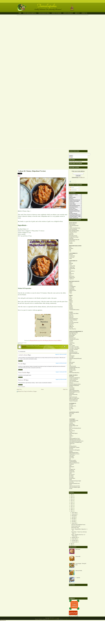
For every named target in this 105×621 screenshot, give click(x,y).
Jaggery (70, 414)
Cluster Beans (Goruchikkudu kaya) (75, 442)
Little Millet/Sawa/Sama (73, 352)
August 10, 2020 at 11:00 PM (60, 354)
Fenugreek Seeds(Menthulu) (74, 385)
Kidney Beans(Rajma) (73, 231)
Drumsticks (71, 448)
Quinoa (70, 359)
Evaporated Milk (72, 268)
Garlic (45, 346)
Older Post (65, 389)
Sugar (70, 416)
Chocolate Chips (72, 255)
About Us (77, 13)
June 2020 (73, 520)
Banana (70, 299)
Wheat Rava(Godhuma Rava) (74, 372)
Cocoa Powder (71, 257)
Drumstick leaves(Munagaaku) (74, 450)
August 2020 (74, 523)
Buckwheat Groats (72, 337)
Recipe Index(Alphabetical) (29, 13)
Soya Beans (71, 404)
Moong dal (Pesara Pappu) (73, 237)
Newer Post (19, 389)
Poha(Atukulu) (71, 355)
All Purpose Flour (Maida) (73, 313)
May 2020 (73, 518)
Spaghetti (70, 371)
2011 (71, 497)
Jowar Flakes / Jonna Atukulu (74, 348)
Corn (70, 444)
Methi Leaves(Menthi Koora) (74, 462)
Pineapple (71, 305)
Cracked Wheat (71, 343)
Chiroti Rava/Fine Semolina (74, 339)
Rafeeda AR (21, 380)
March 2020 (74, 515)
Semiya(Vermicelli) (72, 366)
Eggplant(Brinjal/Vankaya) (73, 452)
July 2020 (73, 521)
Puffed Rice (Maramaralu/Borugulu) (75, 358)
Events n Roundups (68, 13)
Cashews (70, 283)
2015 (71, 503)
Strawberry (71, 308)
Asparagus (71, 423)
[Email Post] (64, 346)
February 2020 (74, 514)
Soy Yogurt (71, 408)
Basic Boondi (78, 549)
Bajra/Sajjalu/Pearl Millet (73, 332)
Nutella (70, 258)
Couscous (71, 341)
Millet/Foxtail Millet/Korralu (74, 353)
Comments (73, 189)
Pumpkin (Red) (71, 471)
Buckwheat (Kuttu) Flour (73, 318)
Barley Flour (71, 316)
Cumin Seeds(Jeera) (72, 380)
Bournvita (71, 254)
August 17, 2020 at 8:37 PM (61, 371)
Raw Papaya (71, 476)
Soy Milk (70, 407)
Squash (70, 479)
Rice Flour (71, 327)
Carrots (70, 434)
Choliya (70, 226)
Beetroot (70, 426)
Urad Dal (70, 243)
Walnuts (70, 292)
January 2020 (74, 512)
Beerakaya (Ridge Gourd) (73, 425)
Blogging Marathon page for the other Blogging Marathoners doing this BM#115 (46, 340)
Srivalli (20, 364)
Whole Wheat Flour (72, 328)
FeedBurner (82, 177)
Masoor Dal (71, 234)
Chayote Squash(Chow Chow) (74, 438)
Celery (70, 437)
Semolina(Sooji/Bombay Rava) (74, 367)
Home (20, 13)
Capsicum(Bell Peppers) (73, 433)
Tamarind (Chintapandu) (73, 400)
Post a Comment (21, 386)
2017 (71, 506)
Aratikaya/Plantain (72, 421)
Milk (70, 272)
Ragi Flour (71, 325)
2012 (71, 499)
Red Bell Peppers (72, 478)
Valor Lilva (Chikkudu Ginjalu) (74, 487)
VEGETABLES (72, 419)
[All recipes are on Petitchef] (73, 614)
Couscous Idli (78, 556)
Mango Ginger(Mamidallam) (74, 390)
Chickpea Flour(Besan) (73, 319)
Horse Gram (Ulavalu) (73, 229)
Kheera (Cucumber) (72, 460)
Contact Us (84, 13)
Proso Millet (71, 357)
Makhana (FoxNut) (72, 290)
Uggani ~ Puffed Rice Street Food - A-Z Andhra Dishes (78, 535)
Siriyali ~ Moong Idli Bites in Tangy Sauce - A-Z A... (79, 530)
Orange (70, 304)
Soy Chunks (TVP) (72, 406)
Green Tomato (71, 457)
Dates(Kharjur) (71, 289)
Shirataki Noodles (72, 368)
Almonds (70, 282)
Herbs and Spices (50, 346)
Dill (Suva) (71, 382)
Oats (70, 361)
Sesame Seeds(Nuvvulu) (73, 399)
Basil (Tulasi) (71, 376)
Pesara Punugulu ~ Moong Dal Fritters (80, 564)
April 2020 (73, 517)
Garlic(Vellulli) (71, 388)
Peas (70, 467)
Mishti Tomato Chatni (75, 527)
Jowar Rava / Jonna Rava (73, 349)
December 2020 (74, 541)
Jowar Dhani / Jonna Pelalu (74, 346)
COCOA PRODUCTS (73, 253)
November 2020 (74, 540)
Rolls (70, 250)
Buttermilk (71, 263)
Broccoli (70, 429)
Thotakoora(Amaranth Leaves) (74, 483)
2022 (71, 544)
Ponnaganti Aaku (72, 469)
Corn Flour (71, 321)
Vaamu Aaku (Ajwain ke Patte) (74, 485)
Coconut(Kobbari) (72, 286)
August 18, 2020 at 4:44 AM (61, 379)
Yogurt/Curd (71, 278)
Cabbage (70, 432)
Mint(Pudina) (71, 393)
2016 (71, 505)
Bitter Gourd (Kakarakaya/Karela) (75, 428)
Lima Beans (71, 233)
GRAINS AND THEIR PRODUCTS (76, 331)
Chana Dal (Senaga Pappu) (73, 225)
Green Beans (71, 456)
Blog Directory (3, 620)
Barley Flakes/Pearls (72, 334)
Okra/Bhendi (71, 464)
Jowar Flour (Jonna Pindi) (73, 322)
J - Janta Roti (78, 577)
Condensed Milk (72, 265)
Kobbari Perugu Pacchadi (75, 526)
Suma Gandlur (22, 372)
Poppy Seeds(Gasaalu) (73, 397)
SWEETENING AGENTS (74, 412)
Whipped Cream (72, 277)
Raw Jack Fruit (71, 474)
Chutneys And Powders (39, 346)
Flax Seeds (71, 386)
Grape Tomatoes (72, 455)
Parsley (70, 395)
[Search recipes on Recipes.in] (73, 615)
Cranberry (71, 301)
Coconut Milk (71, 287)
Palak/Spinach (71, 466)
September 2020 (74, 537)
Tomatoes (56, 346)
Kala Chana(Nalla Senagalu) (74, 230)
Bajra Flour (71, 314)
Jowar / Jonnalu (72, 345)
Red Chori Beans (72, 240)
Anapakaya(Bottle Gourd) (73, 420)
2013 (71, 500)
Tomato (70, 484)
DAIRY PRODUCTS (73, 260)
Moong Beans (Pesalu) (73, 235)
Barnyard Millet (72, 335)
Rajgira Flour (71, 326)
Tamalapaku (53, 4)
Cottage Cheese (71, 267)
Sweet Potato (71, 482)
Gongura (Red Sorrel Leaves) (74, 453)
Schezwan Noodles (79, 570)
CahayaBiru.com (66, 619)
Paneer (70, 274)
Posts (72, 187)
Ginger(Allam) (71, 389)
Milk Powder (71, 273)
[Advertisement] (42, 159)
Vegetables (61, 346)
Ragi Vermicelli (71, 362)
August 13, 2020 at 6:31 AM (61, 363)
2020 (71, 511)
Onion (70, 465)
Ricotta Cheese (71, 276)
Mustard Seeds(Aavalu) (73, 394)
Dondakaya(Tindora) (72, 446)
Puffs (70, 249)
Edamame (71, 451)
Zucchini (70, 488)
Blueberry (71, 300)
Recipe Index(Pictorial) (44, 13)
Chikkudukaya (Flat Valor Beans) (75, 439)
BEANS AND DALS (73, 222)
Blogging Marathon (30, 346)
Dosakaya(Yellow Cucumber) (74, 447)
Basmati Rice (71, 336)
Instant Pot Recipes (56, 13)
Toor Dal (70, 242)
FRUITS (70, 295)
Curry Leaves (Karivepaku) (74, 381)
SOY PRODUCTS (72, 403)
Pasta (70, 354)
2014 (71, 502)
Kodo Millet (71, 350)
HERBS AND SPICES (73, 375)
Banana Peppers (72, 424)
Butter (70, 262)
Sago (70, 364)
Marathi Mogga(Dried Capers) (74, 391)
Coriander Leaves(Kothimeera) (74, 377)
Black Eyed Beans (72, 224)
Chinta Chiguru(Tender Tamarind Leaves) (76, 441)
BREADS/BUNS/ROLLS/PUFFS (75, 245)
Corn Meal (71, 340)
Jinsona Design (52, 619)
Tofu (70, 409)
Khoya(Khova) (71, 271)
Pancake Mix (71, 323)
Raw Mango (71, 475)
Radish (70, 473)
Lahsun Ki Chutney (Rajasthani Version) (32, 171)
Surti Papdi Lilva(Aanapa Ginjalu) (75, 480)
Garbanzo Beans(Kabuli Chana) (74, 228)
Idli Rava (70, 344)
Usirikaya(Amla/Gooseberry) (74, 309)
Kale (70, 459)
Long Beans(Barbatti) (73, 461)
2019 (71, 509)
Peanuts (70, 291)
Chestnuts (71, 285)
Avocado (70, 298)
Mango (70, 303)
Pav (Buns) (71, 248)
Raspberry (71, 307)
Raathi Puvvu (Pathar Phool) (74, 398)
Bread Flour (71, 317)
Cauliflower (71, 435)
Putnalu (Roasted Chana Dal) (74, 239)
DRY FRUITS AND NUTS (74, 281)
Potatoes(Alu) (71, 470)
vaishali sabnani (23, 355)
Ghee (70, 269)
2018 (71, 508)
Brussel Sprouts (72, 430)
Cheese (70, 264)
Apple (70, 296)
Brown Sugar (71, 413)
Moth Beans (71, 238)
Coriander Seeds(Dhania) (73, 379)
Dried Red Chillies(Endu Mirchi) (74, 384)
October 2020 (74, 538)
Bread (70, 247)
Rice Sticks (71, 363)
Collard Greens (71, 443)
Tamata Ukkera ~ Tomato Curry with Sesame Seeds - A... (79, 532)
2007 (71, 494)
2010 (71, 496)
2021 (71, 543)
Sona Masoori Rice (72, 370)
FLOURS (71, 312)
